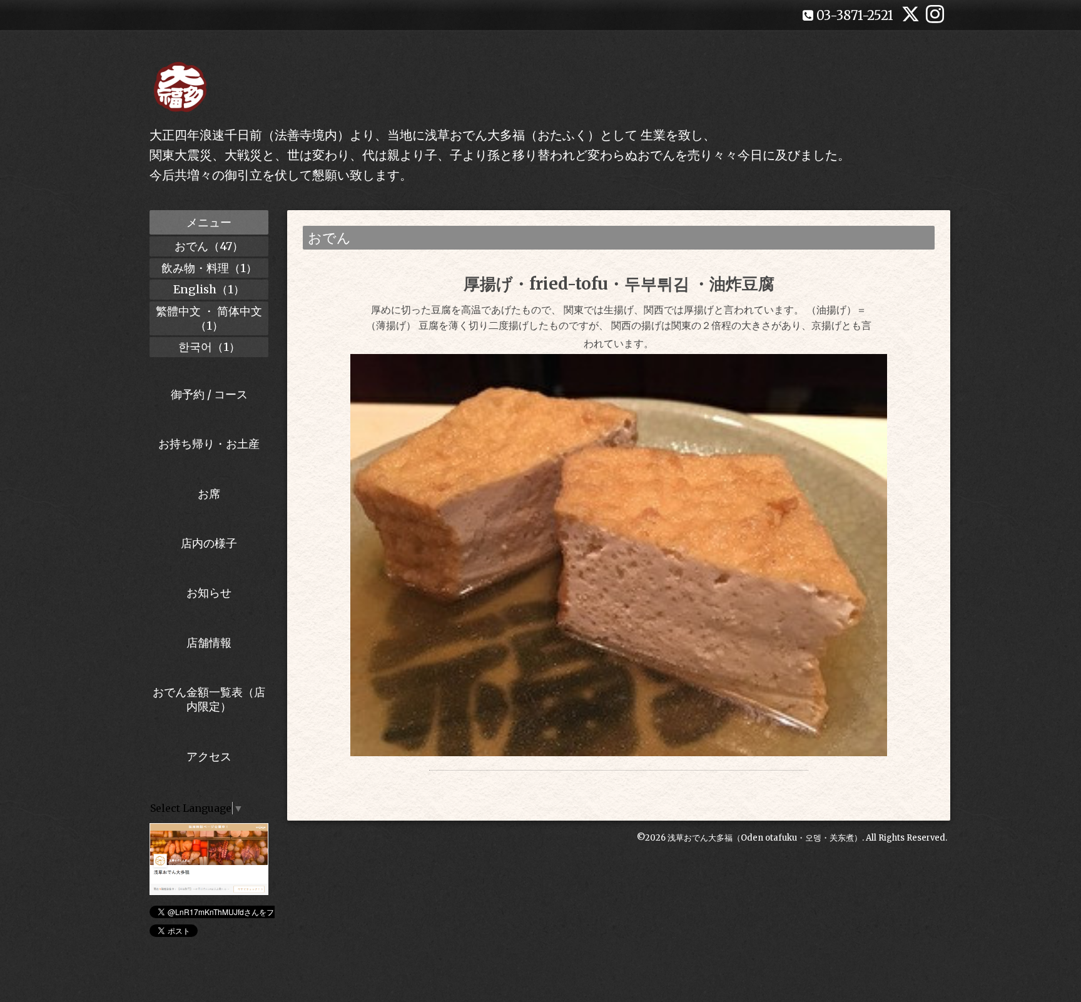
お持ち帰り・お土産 (209, 444)
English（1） (209, 289)
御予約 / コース (209, 394)
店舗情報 (208, 642)
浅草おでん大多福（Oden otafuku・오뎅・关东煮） (764, 837)
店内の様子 (209, 543)
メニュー (208, 222)
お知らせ (208, 592)
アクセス (208, 756)
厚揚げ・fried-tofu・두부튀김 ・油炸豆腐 (619, 283)
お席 (209, 494)
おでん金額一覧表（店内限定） (209, 699)
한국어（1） (209, 347)
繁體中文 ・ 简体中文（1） (209, 318)
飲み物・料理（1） (209, 268)
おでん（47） (209, 246)
